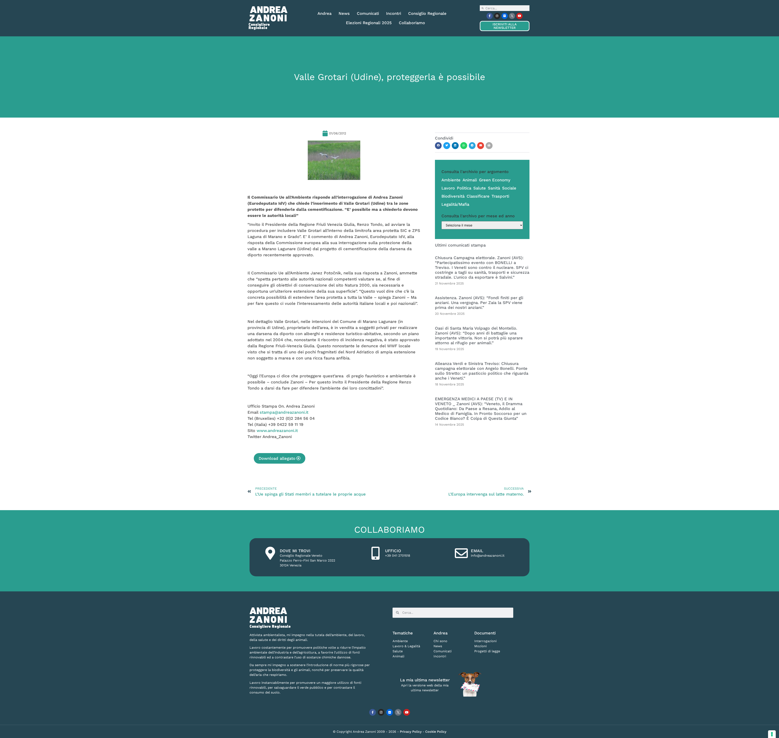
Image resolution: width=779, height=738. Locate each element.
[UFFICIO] (375, 553)
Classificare (478, 196)
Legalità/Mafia (455, 204)
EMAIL (477, 550)
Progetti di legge (487, 651)
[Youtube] (519, 16)
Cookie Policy (435, 732)
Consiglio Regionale (427, 13)
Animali (470, 179)
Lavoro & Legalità (406, 646)
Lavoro (448, 188)
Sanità (494, 188)
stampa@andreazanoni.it (284, 412)
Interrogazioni (485, 641)
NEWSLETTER (504, 26)
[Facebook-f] (489, 16)
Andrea (324, 13)
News (344, 13)
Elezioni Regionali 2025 (369, 22)
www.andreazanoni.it (277, 430)
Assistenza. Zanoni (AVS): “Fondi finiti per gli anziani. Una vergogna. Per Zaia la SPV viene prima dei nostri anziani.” (479, 302)
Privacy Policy (411, 732)
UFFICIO (393, 550)
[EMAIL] (461, 553)
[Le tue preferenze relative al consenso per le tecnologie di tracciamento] (772, 734)
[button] (438, 145)
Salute (479, 188)
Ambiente (451, 179)
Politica (464, 188)
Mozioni (480, 646)
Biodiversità (453, 196)
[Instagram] (497, 16)
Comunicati (368, 13)
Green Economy (494, 179)
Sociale (509, 188)
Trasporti (500, 196)
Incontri (393, 13)
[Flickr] (504, 16)
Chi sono (440, 641)
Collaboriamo (412, 22)
